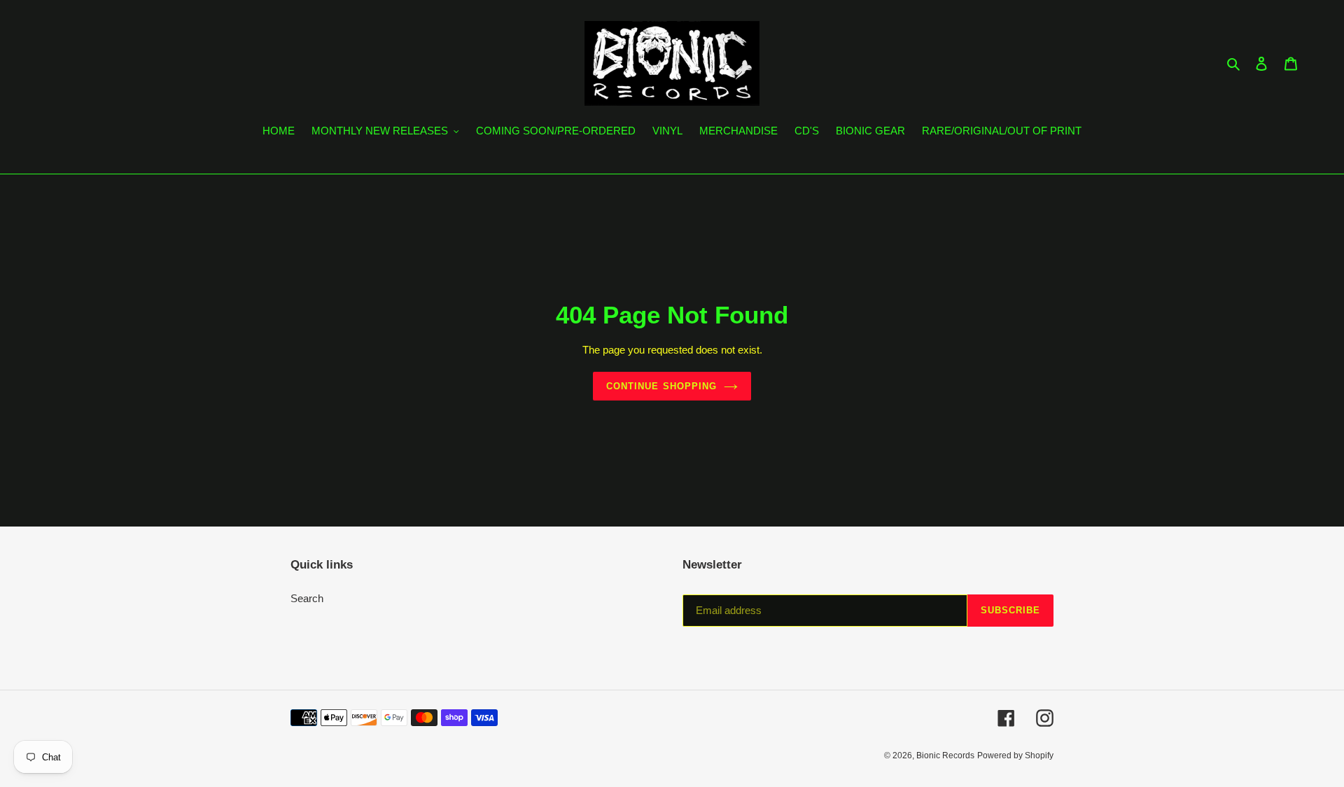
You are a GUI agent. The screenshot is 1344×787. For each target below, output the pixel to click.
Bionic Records (945, 755)
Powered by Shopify (1015, 755)
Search (306, 598)
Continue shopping (661, 386)
